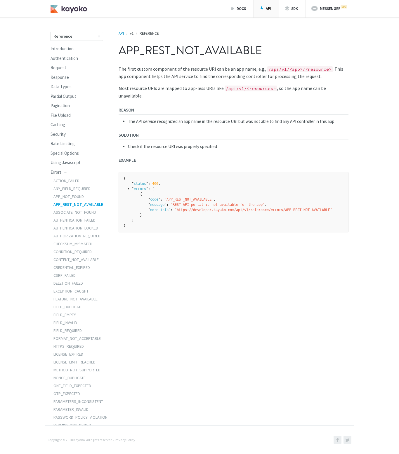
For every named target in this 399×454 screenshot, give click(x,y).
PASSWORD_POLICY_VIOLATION (80, 417)
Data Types (61, 86)
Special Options (65, 153)
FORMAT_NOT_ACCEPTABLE (77, 338)
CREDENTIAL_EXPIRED (71, 267)
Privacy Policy (125, 440)
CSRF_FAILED (64, 275)
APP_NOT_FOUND (68, 196)
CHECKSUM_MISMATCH (72, 243)
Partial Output (63, 96)
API (268, 8)
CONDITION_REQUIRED (72, 251)
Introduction (62, 48)
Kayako (79, 440)
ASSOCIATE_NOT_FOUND (74, 212)
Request (58, 67)
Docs (241, 8)
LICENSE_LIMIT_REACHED (74, 362)
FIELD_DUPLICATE (68, 306)
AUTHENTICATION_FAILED (74, 220)
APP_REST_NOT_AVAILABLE (78, 204)
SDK (294, 8)
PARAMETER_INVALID (71, 409)
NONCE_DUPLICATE (69, 377)
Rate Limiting (63, 143)
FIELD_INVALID (65, 322)
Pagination (60, 105)
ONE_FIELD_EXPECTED (72, 385)
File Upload (61, 115)
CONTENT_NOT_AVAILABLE (76, 259)
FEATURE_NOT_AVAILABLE (75, 299)
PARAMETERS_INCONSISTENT (78, 401)
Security (58, 134)
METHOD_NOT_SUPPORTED (76, 370)
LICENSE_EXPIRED (68, 354)
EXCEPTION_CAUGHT (71, 291)
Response (60, 77)
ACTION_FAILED (66, 180)
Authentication (64, 58)
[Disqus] (233, 341)
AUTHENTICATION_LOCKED (75, 228)
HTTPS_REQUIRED (68, 346)
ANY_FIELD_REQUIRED (72, 188)
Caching (58, 124)
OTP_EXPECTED (66, 393)
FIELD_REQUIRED (67, 330)
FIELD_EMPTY (64, 314)
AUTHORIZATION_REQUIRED (76, 236)
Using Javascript (66, 162)
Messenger (330, 8)
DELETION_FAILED (68, 283)
